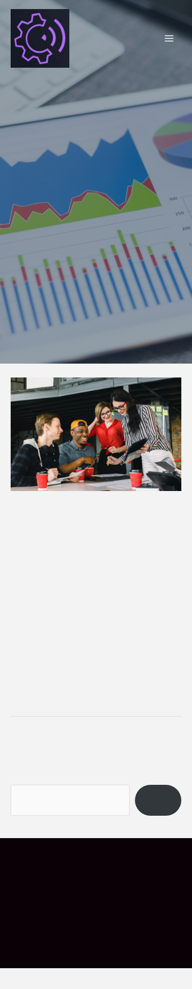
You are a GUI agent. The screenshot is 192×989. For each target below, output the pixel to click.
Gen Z (155, 619)
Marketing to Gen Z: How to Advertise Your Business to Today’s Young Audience (90, 543)
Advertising (117, 619)
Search (24, 796)
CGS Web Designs (121, 965)
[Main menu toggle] (169, 38)
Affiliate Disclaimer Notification (96, 897)
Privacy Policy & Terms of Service (80, 921)
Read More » (36, 705)
